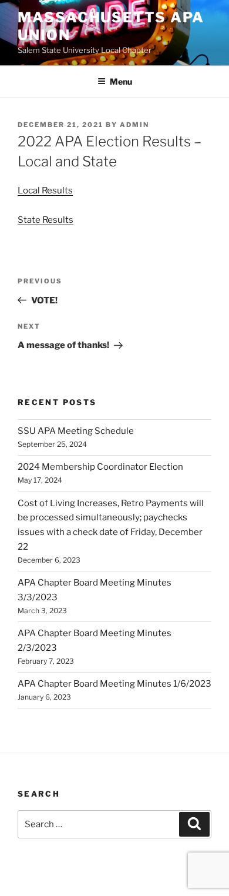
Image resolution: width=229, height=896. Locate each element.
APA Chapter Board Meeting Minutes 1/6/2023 (114, 683)
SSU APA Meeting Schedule (76, 431)
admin (134, 125)
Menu (121, 81)
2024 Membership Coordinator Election (100, 467)
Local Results (45, 190)
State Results (45, 220)
